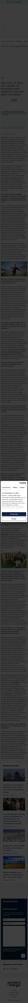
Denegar (14, 518)
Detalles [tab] (15, 487)
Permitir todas (14, 514)
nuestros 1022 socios (14, 495)
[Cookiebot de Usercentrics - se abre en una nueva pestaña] (19, 483)
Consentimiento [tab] (6, 487)
